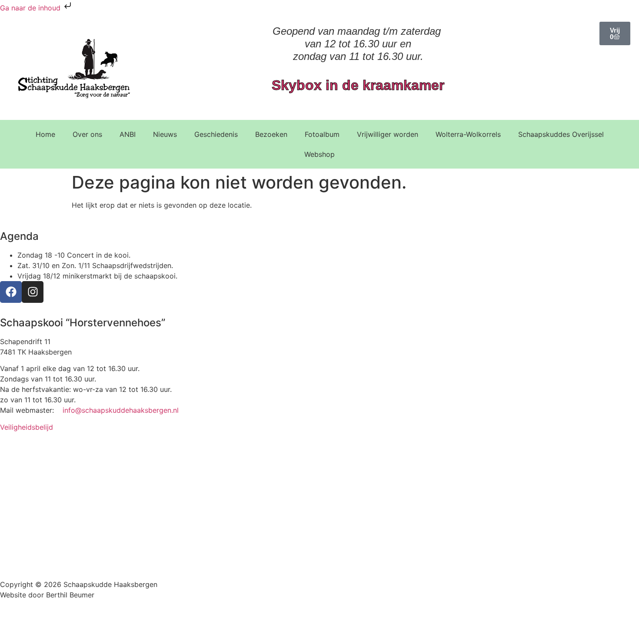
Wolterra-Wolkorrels (468, 134)
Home (45, 134)
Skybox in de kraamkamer (358, 85)
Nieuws (165, 134)
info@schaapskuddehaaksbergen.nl (121, 410)
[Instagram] (32, 292)
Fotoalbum (322, 134)
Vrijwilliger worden (387, 134)
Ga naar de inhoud (31, 7)
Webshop (319, 154)
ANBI (128, 134)
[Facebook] (11, 292)
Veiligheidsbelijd (26, 427)
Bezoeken (271, 134)
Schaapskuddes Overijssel (561, 134)
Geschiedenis (216, 134)
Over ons (87, 134)
